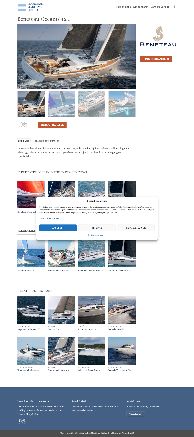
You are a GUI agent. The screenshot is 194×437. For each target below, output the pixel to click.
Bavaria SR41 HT (116, 329)
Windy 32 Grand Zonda (89, 370)
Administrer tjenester (50, 218)
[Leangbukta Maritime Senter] (32, 6)
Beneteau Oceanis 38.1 (119, 270)
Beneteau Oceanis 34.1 (28, 212)
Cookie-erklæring (95, 235)
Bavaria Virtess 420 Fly (119, 370)
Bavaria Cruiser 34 (87, 329)
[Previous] (23, 56)
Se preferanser (136, 227)
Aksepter (58, 227)
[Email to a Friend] (25, 124)
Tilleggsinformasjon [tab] (47, 141)
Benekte (97, 227)
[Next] (129, 56)
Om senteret (141, 6)
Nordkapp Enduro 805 (28, 370)
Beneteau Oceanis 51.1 (58, 370)
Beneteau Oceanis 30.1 (58, 270)
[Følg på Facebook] (174, 6)
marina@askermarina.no (84, 410)
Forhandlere (123, 6)
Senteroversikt (160, 6)
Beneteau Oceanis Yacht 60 (91, 270)
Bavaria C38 (53, 329)
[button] (21, 77)
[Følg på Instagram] (24, 421)
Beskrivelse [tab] (24, 141)
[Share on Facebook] (20, 124)
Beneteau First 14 (25, 270)
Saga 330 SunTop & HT (28, 329)
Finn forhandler (52, 124)
